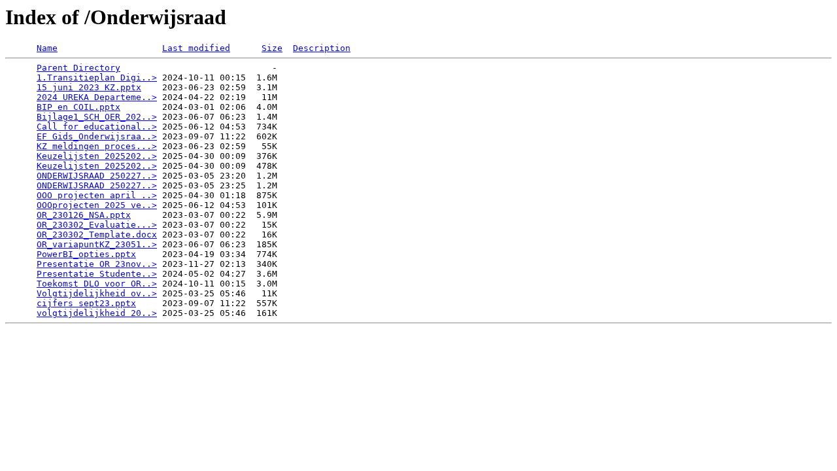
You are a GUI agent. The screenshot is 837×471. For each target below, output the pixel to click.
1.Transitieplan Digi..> (97, 77)
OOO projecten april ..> (97, 195)
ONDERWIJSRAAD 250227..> (97, 176)
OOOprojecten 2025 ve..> (97, 205)
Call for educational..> (97, 126)
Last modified (196, 48)
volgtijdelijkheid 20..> (97, 313)
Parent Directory (78, 68)
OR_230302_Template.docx (97, 234)
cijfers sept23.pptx (86, 303)
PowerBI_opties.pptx (86, 254)
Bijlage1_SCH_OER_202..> (97, 117)
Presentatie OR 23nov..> (97, 264)
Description (321, 48)
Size (272, 48)
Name (47, 48)
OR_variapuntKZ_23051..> (97, 244)
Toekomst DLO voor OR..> (97, 283)
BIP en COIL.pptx (78, 107)
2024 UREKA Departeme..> (97, 97)
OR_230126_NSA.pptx (84, 215)
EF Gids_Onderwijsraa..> (97, 136)
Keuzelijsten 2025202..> (97, 156)
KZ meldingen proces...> (97, 146)
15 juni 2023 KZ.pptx (89, 87)
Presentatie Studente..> (97, 274)
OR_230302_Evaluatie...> (97, 225)
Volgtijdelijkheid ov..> (97, 293)
